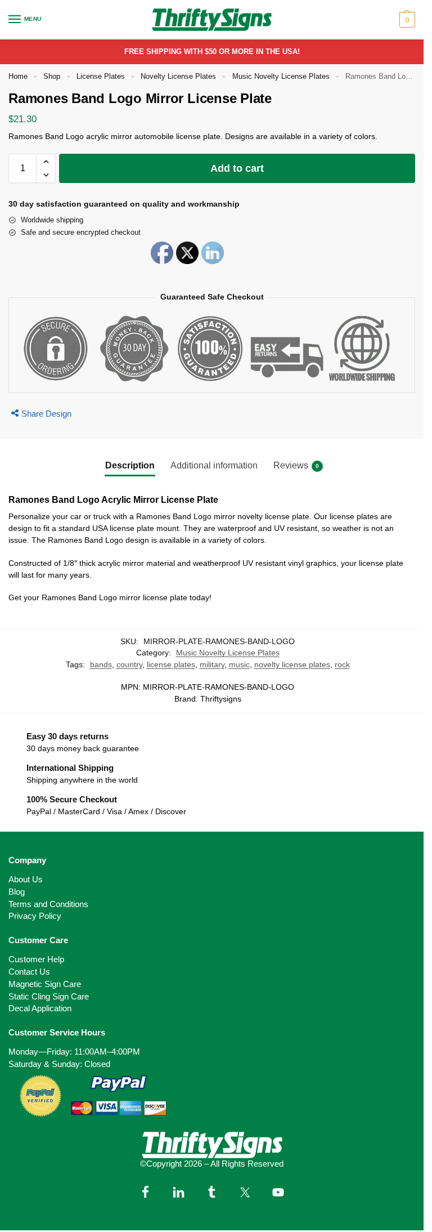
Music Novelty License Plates (281, 76)
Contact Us (29, 971)
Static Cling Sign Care (48, 996)
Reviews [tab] (296, 465)
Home (18, 76)
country (129, 664)
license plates (171, 664)
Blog (16, 891)
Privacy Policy (34, 916)
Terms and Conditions (48, 904)
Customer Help (36, 959)
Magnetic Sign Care (44, 984)
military (212, 664)
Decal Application (39, 1008)
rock (342, 664)
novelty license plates (292, 664)
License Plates (100, 76)
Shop (51, 76)
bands (101, 664)
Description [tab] (130, 465)
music (239, 664)
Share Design (46, 413)
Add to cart (237, 168)
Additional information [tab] (214, 465)
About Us (25, 879)
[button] (406, 20)
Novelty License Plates (178, 76)
